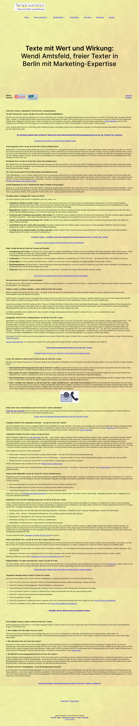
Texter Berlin (69, 719)
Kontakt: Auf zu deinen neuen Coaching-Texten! (69, 610)
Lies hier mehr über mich (14, 342)
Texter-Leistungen (40, 17)
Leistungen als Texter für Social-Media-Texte (46, 556)
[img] (69, 7)
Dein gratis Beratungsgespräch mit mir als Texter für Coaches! (69, 347)
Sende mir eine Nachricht (15, 411)
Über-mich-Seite (35, 437)
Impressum (65, 701)
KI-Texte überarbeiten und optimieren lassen (21, 181)
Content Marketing (110, 121)
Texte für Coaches (12, 338)
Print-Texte (112, 564)
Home (27, 17)
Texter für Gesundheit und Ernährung (64, 603)
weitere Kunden (129, 96)
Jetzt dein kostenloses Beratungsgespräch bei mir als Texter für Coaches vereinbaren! (69, 683)
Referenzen (100, 17)
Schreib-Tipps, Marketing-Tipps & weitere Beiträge (69, 717)
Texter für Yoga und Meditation (105, 600)
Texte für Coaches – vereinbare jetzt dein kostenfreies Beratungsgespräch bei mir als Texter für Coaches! (69, 237)
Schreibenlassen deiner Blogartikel (34, 493)
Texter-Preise (74, 17)
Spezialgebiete (58, 17)
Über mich (87, 17)
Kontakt (111, 17)
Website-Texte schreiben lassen (51, 464)
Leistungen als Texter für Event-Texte (37, 535)
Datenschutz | (74, 701)
